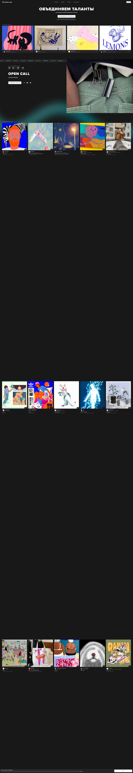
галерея (69, 2)
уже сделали (76, 2)
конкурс (62, 2)
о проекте (56, 2)
